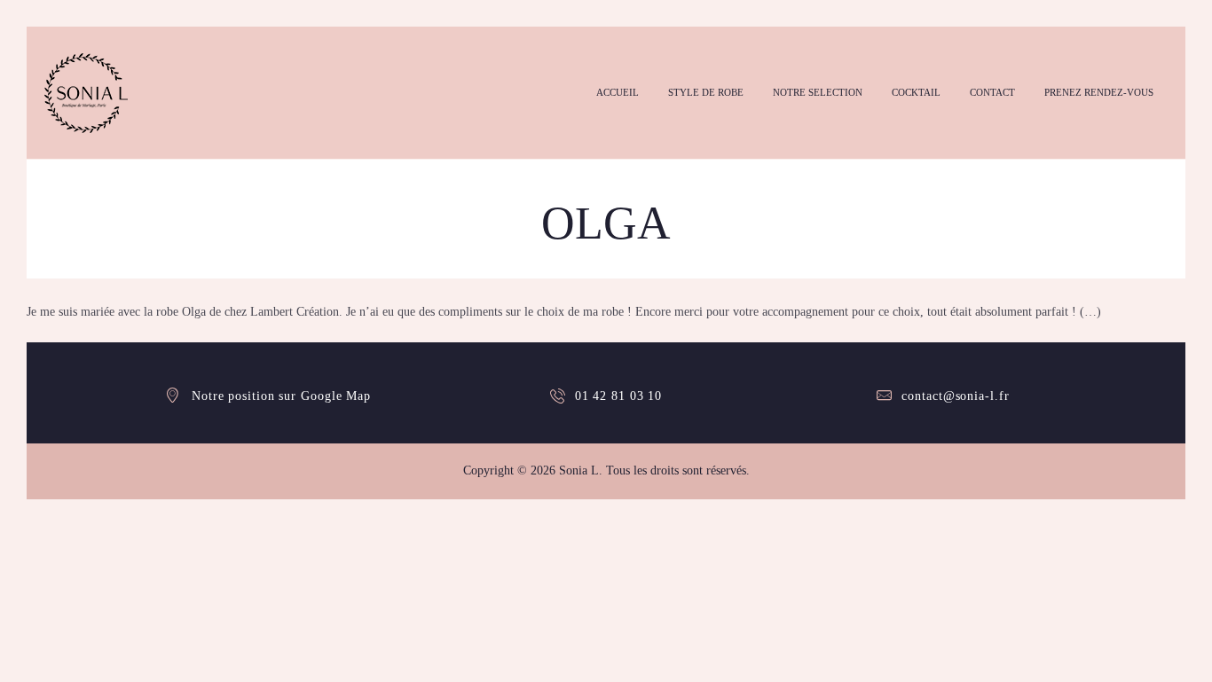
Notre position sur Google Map (281, 396)
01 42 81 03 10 (619, 396)
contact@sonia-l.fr (955, 396)
